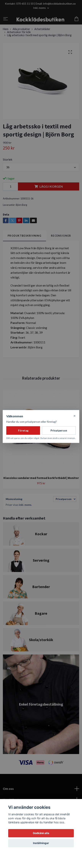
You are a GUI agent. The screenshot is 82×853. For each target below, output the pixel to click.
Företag (23, 430)
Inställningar (41, 843)
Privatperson (59, 430)
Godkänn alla (41, 833)
